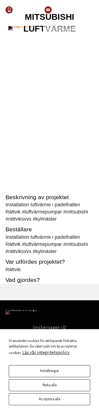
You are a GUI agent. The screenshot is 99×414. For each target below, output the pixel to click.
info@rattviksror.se (75, 9)
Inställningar (49, 371)
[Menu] (87, 29)
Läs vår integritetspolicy (46, 352)
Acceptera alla (49, 399)
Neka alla (50, 385)
